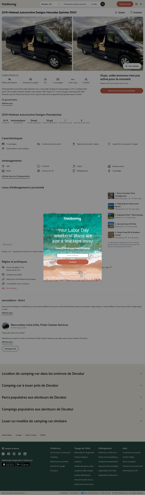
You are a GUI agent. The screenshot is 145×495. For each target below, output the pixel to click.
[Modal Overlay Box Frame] (72, 247)
